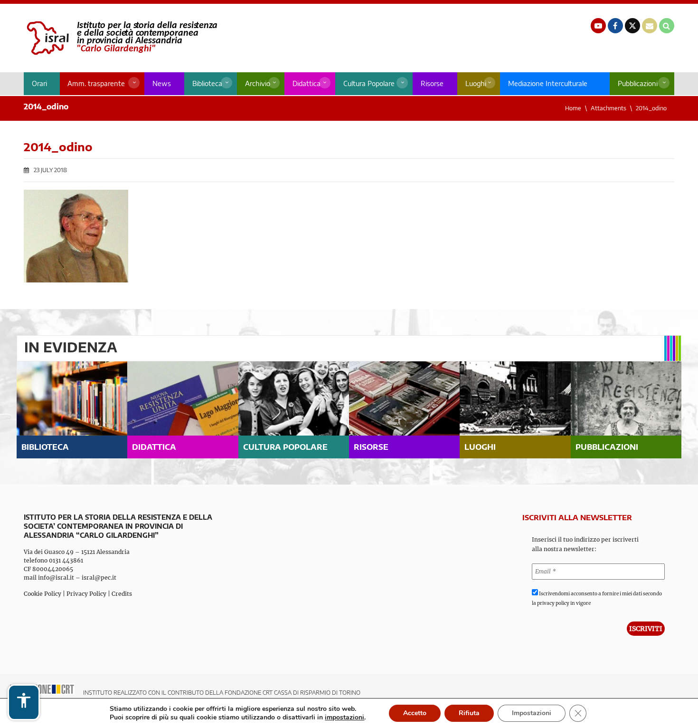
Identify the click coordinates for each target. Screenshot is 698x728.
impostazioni (344, 717)
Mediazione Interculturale (547, 83)
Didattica (306, 83)
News (161, 83)
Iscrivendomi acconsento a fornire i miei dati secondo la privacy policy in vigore (597, 598)
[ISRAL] (120, 38)
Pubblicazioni (638, 83)
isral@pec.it (99, 577)
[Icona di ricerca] (666, 25)
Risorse (432, 83)
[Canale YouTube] (598, 25)
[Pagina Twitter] (632, 25)
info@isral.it (56, 577)
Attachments (608, 108)
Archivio (257, 83)
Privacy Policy (86, 593)
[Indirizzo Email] (649, 25)
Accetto (414, 713)
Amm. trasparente (96, 83)
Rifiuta (469, 713)
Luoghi (475, 83)
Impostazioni (531, 713)
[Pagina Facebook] (615, 25)
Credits (122, 593)
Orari (39, 83)
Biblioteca (207, 83)
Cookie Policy (42, 593)
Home (573, 108)
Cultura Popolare (369, 83)
